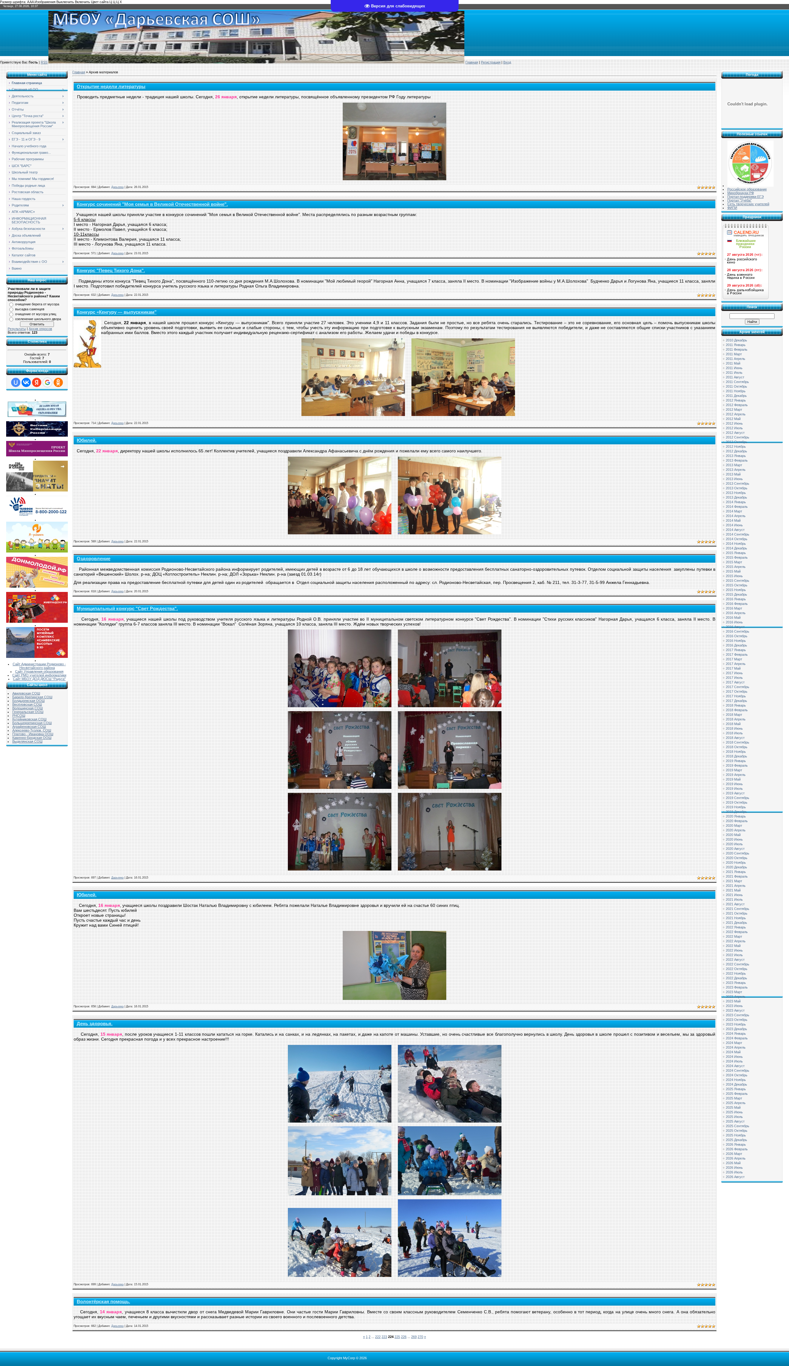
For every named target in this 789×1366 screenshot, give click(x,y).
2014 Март (734, 511)
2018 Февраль (737, 710)
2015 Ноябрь (736, 590)
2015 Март (734, 562)
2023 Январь (736, 983)
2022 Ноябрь (736, 973)
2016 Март (734, 608)
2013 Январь (736, 456)
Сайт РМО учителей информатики (39, 675)
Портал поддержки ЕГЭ (745, 196)
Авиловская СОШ (26, 693)
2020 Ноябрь (736, 862)
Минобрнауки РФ (740, 193)
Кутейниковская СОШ (29, 719)
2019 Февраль (737, 765)
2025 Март (734, 1098)
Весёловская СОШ (27, 704)
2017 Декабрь (736, 701)
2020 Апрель (736, 830)
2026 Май (733, 1163)
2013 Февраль (737, 460)
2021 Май (733, 890)
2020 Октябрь (736, 858)
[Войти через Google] (47, 382)
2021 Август (735, 904)
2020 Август (735, 848)
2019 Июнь (734, 784)
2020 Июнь (734, 839)
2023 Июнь (734, 1006)
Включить (82, 2)
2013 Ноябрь (736, 493)
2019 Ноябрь (736, 807)
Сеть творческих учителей (748, 204)
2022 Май (733, 946)
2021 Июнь (734, 895)
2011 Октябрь (736, 386)
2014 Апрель (736, 516)
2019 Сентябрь (737, 798)
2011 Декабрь (736, 396)
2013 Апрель (736, 469)
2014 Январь (736, 502)
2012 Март (734, 409)
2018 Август (735, 738)
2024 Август (735, 1066)
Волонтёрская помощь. (103, 1301)
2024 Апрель (736, 1047)
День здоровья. (94, 1023)
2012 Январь (736, 400)
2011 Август (735, 377)
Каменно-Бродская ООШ (31, 738)
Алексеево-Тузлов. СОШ (31, 730)
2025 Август (735, 1121)
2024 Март (734, 1043)
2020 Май (733, 835)
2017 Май (733, 668)
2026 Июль (734, 1172)
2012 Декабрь (736, 451)
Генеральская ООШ (27, 712)
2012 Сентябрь (737, 437)
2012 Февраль (737, 405)
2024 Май (733, 1052)
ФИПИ (732, 208)
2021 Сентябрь (737, 909)
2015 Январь (736, 553)
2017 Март (734, 659)
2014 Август (735, 530)
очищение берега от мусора (37, 304)
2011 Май (733, 363)
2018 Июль (734, 733)
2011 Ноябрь (736, 391)
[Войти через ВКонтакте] (26, 382)
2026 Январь (736, 1144)
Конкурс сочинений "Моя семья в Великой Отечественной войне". (152, 204)
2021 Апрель (736, 885)
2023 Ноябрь (736, 1024)
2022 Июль (734, 955)
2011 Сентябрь (737, 382)
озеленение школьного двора (38, 319)
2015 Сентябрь (737, 580)
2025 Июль (734, 1117)
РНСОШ (18, 715)
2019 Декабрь (736, 811)
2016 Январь (736, 599)
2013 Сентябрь (737, 483)
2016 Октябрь (736, 636)
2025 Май (733, 1107)
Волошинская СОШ (27, 708)
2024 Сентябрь (737, 1070)
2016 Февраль (737, 604)
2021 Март (734, 881)
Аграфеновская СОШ (29, 726)
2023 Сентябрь (737, 1015)
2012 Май (733, 419)
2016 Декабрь (736, 645)
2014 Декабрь (736, 548)
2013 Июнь (734, 479)
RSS (44, 62)
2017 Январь (736, 650)
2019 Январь (736, 761)
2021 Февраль (737, 876)
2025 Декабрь (736, 1140)
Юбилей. (86, 440)
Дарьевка (117, 187)
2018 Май (733, 724)
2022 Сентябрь (737, 964)
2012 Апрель (736, 414)
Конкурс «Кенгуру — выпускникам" (117, 312)
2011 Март (734, 354)
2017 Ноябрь (736, 696)
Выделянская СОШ (27, 741)
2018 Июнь (734, 728)
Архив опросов (40, 329)
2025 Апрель (736, 1103)
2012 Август (735, 432)
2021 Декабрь (736, 922)
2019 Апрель (736, 775)
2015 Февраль (737, 557)
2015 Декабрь (736, 594)
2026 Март (734, 1154)
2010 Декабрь (736, 340)
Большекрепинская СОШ (32, 723)
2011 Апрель (735, 359)
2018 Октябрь (736, 747)
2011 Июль (734, 372)
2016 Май (733, 617)
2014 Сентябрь (737, 534)
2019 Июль (734, 788)
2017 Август (735, 682)
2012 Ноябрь (736, 446)
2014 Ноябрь (736, 543)
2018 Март (734, 714)
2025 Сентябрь (737, 1126)
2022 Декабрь (736, 978)
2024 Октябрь (736, 1075)
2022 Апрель (736, 941)
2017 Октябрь (736, 691)
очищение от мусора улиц (35, 314)
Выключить (65, 2)
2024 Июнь (734, 1056)
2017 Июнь (734, 673)
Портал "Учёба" (739, 200)
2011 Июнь (734, 368)
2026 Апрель (736, 1158)
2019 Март (734, 770)
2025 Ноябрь (736, 1135)
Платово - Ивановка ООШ (32, 734)
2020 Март (734, 825)
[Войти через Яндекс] (36, 382)
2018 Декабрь (736, 756)
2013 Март (734, 465)
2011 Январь (736, 345)
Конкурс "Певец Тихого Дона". (111, 270)
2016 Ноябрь (736, 640)
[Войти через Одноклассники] (58, 382)
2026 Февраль (737, 1149)
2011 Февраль (736, 349)
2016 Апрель (736, 613)
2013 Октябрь (736, 488)
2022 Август (735, 959)
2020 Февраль (737, 821)
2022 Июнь (734, 950)
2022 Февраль (737, 932)
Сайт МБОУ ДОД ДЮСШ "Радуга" (39, 679)
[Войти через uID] (15, 382)
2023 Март (734, 992)
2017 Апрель (736, 664)
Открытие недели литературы (111, 86)
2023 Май (733, 1001)
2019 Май (733, 779)
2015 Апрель (736, 567)
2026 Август (735, 1177)
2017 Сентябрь (737, 687)
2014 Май (733, 520)
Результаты (17, 329)
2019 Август (735, 793)
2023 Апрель (736, 996)
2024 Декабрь (736, 1084)
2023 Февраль (737, 987)
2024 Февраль (737, 1038)
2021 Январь (736, 872)
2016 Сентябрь (737, 631)
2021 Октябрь (736, 913)
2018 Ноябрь (736, 751)
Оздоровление (93, 558)
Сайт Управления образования (39, 671)
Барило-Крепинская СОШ (32, 697)
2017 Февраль (737, 654)
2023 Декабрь (736, 1029)
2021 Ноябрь (736, 918)
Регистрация (491, 62)
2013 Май (733, 474)
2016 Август (735, 627)
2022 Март (734, 936)
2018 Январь (736, 705)
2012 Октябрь (736, 442)
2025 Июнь (734, 1112)
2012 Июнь (734, 423)
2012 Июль (734, 428)
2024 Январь (736, 1033)
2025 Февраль (737, 1093)
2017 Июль (734, 677)
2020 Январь (736, 816)
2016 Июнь (734, 622)
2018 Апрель (736, 719)
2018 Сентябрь (737, 742)
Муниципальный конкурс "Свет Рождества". (127, 608)
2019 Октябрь (736, 802)
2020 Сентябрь (737, 853)
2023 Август (735, 1010)
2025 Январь (736, 1089)
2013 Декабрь (736, 497)
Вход (507, 62)
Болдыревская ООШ (28, 701)
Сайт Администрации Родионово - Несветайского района (39, 666)
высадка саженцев (29, 309)
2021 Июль (734, 899)
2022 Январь (736, 927)
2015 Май (733, 571)
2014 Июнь (734, 525)
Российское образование (747, 189)
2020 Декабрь (736, 867)
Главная (471, 62)
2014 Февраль (737, 506)
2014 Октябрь (736, 539)
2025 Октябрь (736, 1130)
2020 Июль (734, 844)
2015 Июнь (734, 576)
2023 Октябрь (736, 1019)
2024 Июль (734, 1061)
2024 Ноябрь (736, 1080)
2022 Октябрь (736, 969)
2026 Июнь (734, 1167)
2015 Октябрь (736, 585)
